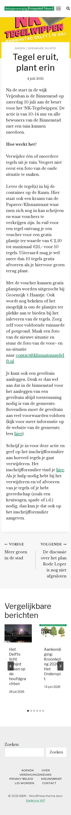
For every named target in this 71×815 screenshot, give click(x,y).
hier (18, 433)
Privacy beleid (21, 779)
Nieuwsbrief (51, 779)
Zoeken (12, 744)
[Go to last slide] (11, 666)
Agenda (27, 770)
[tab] (28, 711)
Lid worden (24, 783)
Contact (49, 783)
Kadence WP (35, 800)
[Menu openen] (58, 8)
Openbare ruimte (42, 48)
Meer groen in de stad (16, 551)
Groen (20, 48)
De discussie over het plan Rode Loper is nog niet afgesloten (53, 560)
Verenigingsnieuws (35, 774)
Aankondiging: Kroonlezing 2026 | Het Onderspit (52, 664)
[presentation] (18, 633)
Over (46, 770)
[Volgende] (60, 666)
